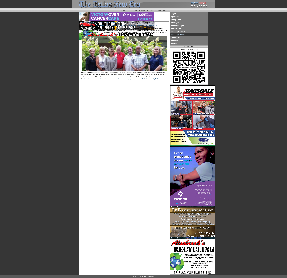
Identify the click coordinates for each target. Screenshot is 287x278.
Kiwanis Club (176, 28)
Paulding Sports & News (156, 10)
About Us (174, 40)
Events (142, 10)
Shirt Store (175, 43)
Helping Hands (176, 23)
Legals (173, 14)
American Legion (177, 26)
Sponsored (175, 17)
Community (132, 10)
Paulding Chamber (178, 31)
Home (123, 10)
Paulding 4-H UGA (178, 34)
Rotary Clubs (176, 20)
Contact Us (175, 37)
